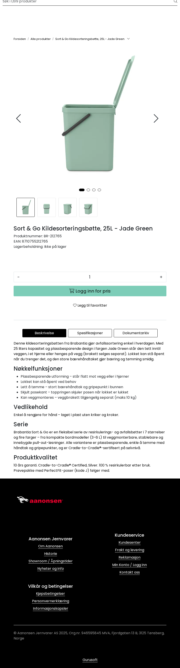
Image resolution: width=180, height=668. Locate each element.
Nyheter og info (50, 568)
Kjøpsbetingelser (50, 593)
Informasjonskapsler (50, 608)
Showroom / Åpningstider (51, 561)
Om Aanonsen (50, 546)
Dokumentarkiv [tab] (135, 333)
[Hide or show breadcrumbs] (128, 39)
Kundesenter (130, 542)
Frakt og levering (129, 549)
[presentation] (19, 118)
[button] (82, 190)
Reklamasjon (129, 557)
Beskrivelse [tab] (44, 333)
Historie (50, 553)
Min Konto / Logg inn (129, 564)
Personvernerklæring (50, 601)
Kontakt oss (129, 572)
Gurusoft (90, 659)
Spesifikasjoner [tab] (90, 333)
